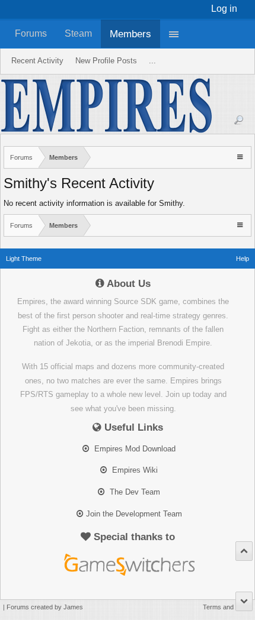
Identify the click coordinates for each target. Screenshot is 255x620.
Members (130, 34)
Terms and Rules (227, 607)
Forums (31, 33)
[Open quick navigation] (241, 156)
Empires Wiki (134, 470)
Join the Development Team (134, 513)
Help (242, 258)
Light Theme (24, 258)
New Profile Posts (106, 60)
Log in (224, 9)
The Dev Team (133, 491)
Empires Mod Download (134, 448)
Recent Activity (37, 60)
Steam (78, 33)
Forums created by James (45, 607)
